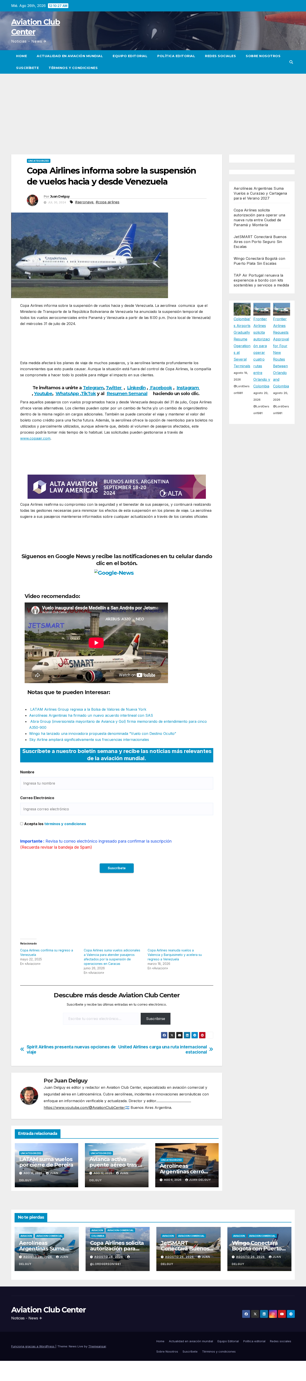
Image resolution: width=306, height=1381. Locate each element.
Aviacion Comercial (49, 1236)
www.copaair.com (35, 438)
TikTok (88, 393)
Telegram (93, 387)
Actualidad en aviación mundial (70, 56)
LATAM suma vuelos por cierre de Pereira (46, 1162)
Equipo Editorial (130, 56)
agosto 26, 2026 (38, 1256)
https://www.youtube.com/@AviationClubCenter (84, 1107)
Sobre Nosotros (263, 56)
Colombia (97, 1236)
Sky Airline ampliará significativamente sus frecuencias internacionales (89, 739)
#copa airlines (107, 202)
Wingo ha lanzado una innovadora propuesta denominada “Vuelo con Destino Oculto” (102, 733)
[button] (291, 62)
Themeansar (97, 1346)
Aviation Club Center (48, 1309)
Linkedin (136, 387)
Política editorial (176, 56)
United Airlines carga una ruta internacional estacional (162, 1049)
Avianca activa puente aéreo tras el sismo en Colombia (116, 1165)
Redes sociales (220, 56)
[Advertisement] (153, 107)
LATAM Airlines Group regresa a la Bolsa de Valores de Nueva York (87, 709)
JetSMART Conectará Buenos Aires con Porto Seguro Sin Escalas (260, 241)
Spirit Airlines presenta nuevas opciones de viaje (71, 1049)
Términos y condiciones (73, 68)
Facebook (160, 387)
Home (21, 56)
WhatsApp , (68, 393)
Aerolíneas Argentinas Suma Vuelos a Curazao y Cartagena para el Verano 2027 (260, 193)
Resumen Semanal (127, 393)
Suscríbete (27, 68)
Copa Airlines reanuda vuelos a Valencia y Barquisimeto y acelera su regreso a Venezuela (175, 954)
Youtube (43, 393)
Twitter (114, 387)
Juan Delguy (59, 196)
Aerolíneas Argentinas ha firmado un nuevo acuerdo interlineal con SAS (91, 715)
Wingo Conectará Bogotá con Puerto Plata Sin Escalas (257, 1248)
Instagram (188, 387)
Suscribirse (155, 1018)
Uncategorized (38, 160)
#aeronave (84, 202)
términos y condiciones (65, 824)
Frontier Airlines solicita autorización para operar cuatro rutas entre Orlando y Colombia (261, 352)
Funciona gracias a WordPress (33, 1346)
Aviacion (26, 1236)
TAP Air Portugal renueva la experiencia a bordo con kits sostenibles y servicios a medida (261, 280)
